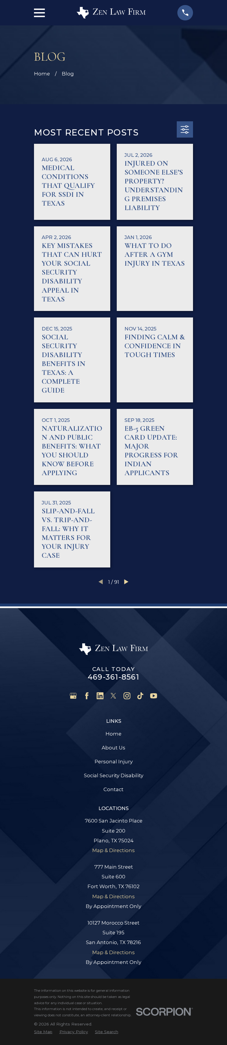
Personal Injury (114, 762)
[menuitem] (43, 1032)
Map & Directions (113, 850)
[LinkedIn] (100, 695)
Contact (113, 789)
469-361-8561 (113, 677)
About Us (113, 748)
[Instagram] (127, 695)
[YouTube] (153, 695)
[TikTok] (140, 695)
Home (113, 734)
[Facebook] (86, 695)
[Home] (111, 13)
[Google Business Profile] (73, 695)
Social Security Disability (113, 775)
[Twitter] (113, 695)
